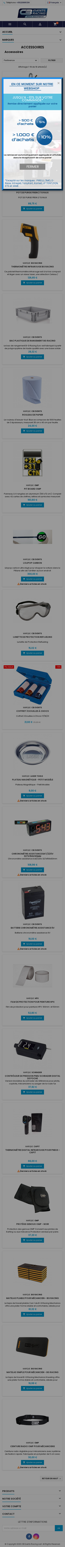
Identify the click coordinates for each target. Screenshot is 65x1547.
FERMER (32, 166)
